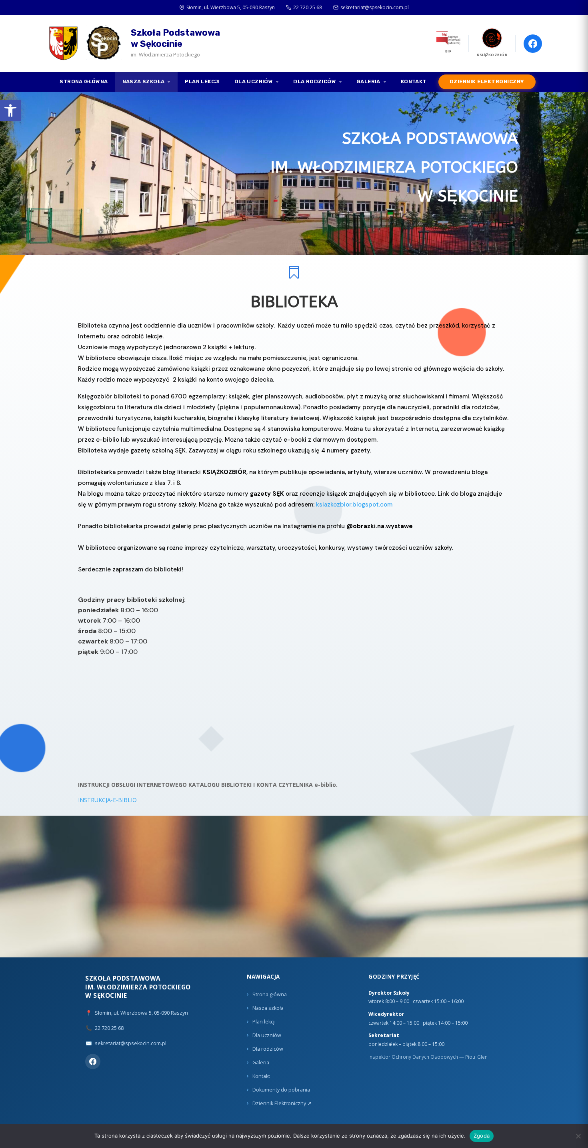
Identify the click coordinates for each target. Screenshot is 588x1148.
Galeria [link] (368, 81)
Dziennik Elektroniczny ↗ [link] (282, 1103)
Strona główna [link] (84, 81)
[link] (10, 110)
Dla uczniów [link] (253, 81)
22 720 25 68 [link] (307, 7)
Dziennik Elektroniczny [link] (487, 81)
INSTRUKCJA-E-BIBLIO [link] (107, 800)
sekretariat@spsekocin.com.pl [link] (374, 7)
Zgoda (482, 1135)
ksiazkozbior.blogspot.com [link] (354, 505)
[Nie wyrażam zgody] (578, 1136)
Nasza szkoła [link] (143, 81)
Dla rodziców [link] (314, 81)
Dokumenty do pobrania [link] (281, 1089)
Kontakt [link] (413, 81)
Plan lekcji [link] (202, 81)
